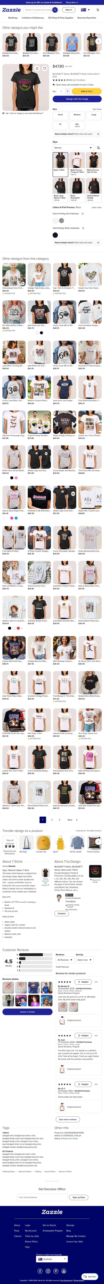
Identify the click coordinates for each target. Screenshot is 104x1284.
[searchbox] (41, 10)
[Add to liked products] (44, 68)
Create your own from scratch (45, 882)
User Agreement (66, 1281)
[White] (55, 220)
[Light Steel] (61, 220)
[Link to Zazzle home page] (12, 10)
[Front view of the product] (25, 87)
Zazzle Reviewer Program (68, 993)
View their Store (71, 910)
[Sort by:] (98, 148)
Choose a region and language (49, 1255)
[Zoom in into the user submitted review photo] (8, 988)
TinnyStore (80, 80)
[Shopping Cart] (98, 10)
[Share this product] (37, 68)
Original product (74, 1020)
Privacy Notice (79, 1281)
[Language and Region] (86, 10)
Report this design (95, 881)
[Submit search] (55, 10)
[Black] (55, 235)
